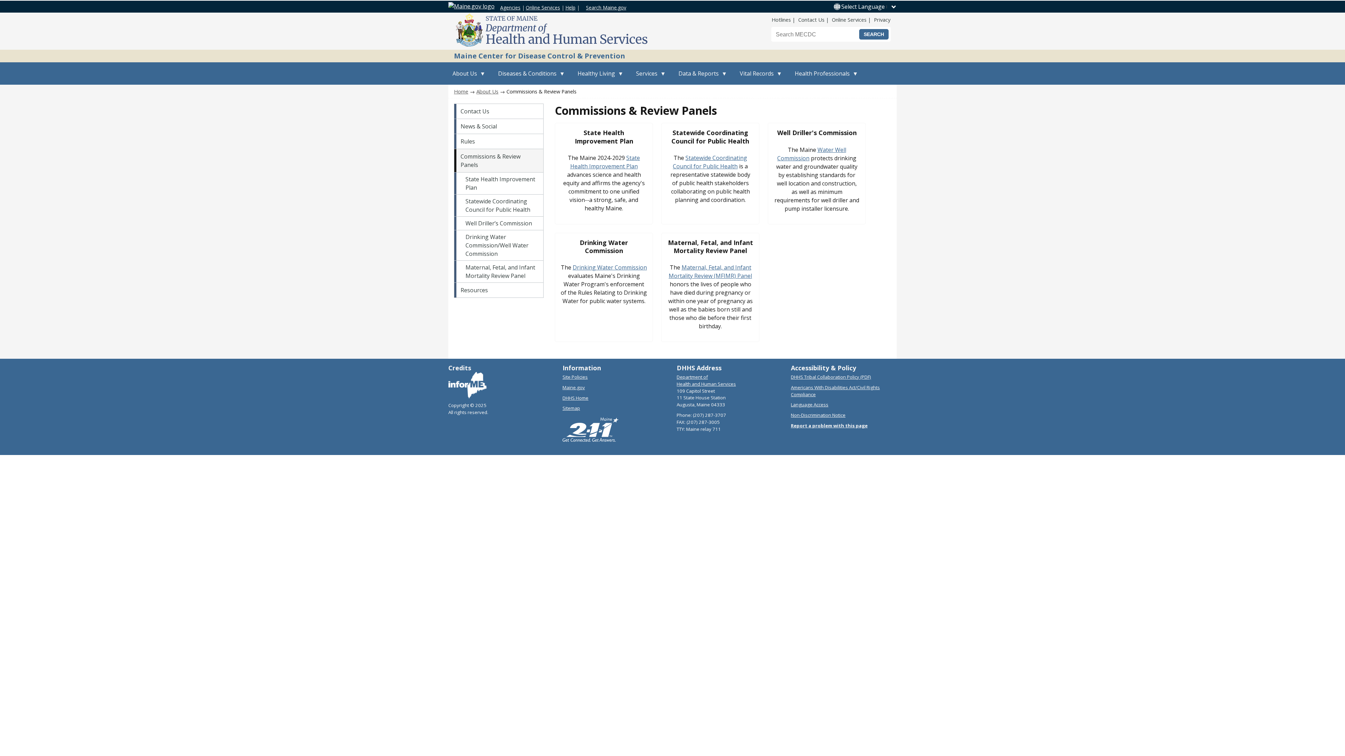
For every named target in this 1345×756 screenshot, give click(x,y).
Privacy (882, 19)
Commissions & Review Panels (490, 161)
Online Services (543, 7)
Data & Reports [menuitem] (696, 77)
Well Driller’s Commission (498, 223)
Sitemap (571, 408)
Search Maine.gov (606, 7)
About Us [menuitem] (462, 77)
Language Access (809, 404)
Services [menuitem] (644, 77)
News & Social (479, 126)
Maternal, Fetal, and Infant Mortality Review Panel (500, 272)
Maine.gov (574, 387)
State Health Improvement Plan (500, 183)
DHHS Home (575, 398)
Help (570, 7)
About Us (487, 91)
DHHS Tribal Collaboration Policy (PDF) (831, 377)
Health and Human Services (706, 384)
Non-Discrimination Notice (818, 415)
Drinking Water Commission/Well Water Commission (497, 245)
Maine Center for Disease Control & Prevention (539, 56)
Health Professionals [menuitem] (820, 77)
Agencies (510, 7)
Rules (468, 141)
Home (461, 91)
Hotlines (781, 19)
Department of (692, 377)
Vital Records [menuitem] (755, 77)
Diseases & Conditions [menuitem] (525, 77)
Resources (474, 290)
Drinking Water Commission (610, 267)
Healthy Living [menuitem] (594, 77)
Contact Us (811, 19)
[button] (869, 6)
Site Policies (575, 377)
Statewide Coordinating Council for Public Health (497, 205)
